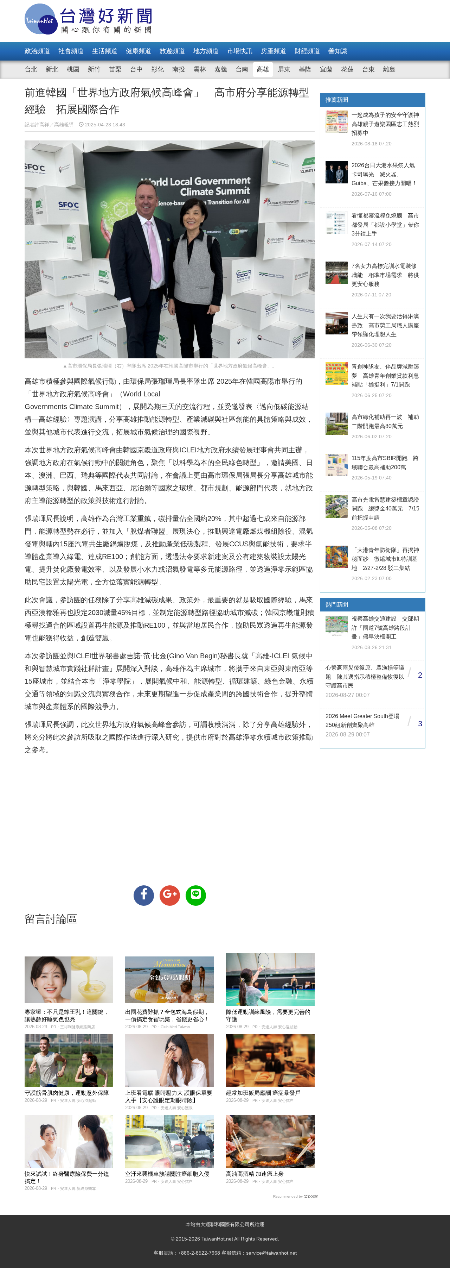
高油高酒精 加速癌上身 (255, 1174)
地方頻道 (206, 51)
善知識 (337, 51)
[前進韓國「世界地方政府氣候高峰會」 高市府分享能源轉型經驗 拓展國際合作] (143, 895)
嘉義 (220, 69)
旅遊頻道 (172, 51)
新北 (52, 69)
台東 (368, 69)
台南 (242, 69)
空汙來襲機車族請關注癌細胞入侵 (167, 1174)
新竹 (94, 69)
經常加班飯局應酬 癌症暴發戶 (263, 1093)
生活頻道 (104, 51)
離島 (389, 69)
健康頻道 (138, 51)
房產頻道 (273, 51)
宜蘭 (326, 69)
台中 (136, 69)
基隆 (305, 69)
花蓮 (347, 69)
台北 (31, 69)
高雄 (263, 69)
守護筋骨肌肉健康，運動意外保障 (67, 1093)
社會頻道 (71, 51)
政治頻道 (37, 51)
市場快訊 (239, 51)
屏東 (284, 69)
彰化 (157, 69)
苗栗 (115, 69)
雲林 (199, 69)
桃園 (73, 69)
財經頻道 (307, 51)
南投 (178, 69)
